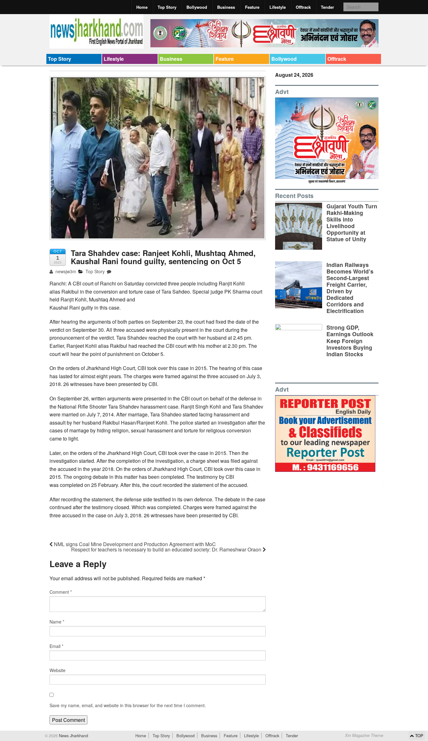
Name (57, 621)
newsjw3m (65, 271)
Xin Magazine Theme (364, 735)
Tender (327, 7)
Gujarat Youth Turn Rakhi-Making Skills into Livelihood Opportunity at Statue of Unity (351, 222)
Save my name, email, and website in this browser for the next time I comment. (128, 705)
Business (226, 7)
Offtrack (303, 7)
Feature (252, 7)
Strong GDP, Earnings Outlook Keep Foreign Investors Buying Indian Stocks (349, 340)
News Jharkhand (73, 735)
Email (56, 646)
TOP (418, 735)
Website (57, 670)
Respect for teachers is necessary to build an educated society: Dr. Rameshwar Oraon (167, 549)
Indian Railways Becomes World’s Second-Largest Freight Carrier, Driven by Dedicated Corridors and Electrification (349, 288)
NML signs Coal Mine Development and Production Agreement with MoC (134, 544)
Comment (61, 592)
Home (142, 7)
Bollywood (196, 7)
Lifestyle (277, 7)
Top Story (167, 7)
